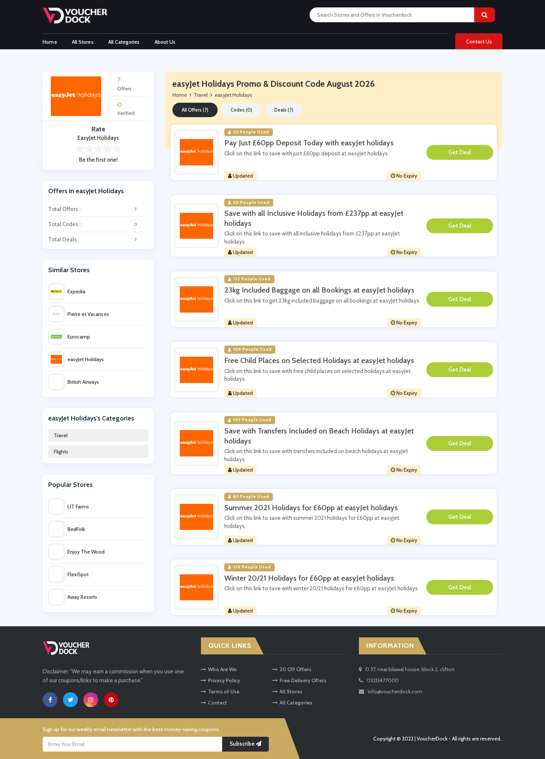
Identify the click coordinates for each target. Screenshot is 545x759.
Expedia (76, 291)
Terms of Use (224, 691)
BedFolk (76, 529)
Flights (61, 451)
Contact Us (479, 41)
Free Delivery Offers (303, 680)
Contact (217, 702)
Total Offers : (92, 209)
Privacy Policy (224, 680)
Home (50, 42)
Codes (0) (241, 110)
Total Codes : (92, 224)
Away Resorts (82, 597)
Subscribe (242, 743)
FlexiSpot (78, 574)
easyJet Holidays (85, 359)
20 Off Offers (295, 669)
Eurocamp (78, 336)
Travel (60, 435)
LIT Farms (78, 506)
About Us (165, 42)
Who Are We (222, 669)
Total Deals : (92, 239)
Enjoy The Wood (86, 551)
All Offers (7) (195, 110)
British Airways (83, 382)
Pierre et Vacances (88, 314)
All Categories (124, 42)
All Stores (82, 42)
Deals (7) (283, 110)
